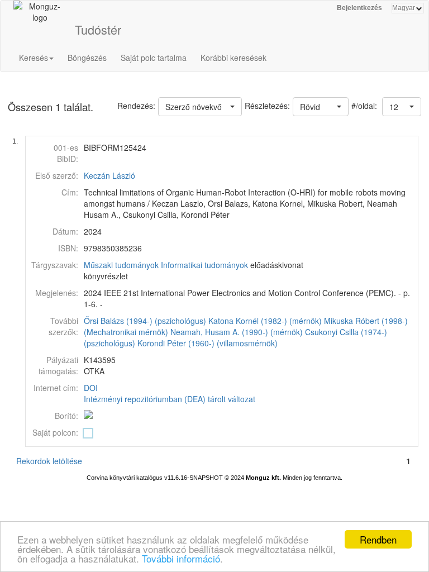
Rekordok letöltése (49, 460)
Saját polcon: (55, 432)
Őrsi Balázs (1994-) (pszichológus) (145, 320)
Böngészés (87, 57)
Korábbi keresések (233, 57)
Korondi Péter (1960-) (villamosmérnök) (207, 343)
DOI (91, 387)
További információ (181, 558)
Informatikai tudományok (204, 264)
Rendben (378, 539)
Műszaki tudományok (121, 264)
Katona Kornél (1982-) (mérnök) (265, 320)
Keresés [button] (33, 57)
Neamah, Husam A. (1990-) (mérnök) (236, 331)
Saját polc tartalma (154, 57)
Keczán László (109, 175)
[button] (401, 106)
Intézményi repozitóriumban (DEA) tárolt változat (169, 398)
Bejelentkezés (359, 8)
